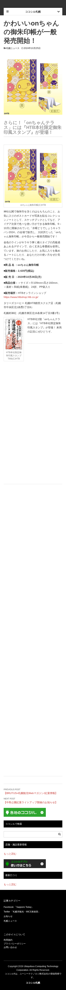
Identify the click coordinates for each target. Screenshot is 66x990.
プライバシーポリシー (15, 943)
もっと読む (10, 853)
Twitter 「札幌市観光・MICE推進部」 (22, 911)
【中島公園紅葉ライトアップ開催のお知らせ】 (31, 802)
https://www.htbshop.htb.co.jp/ (21, 297)
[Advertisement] (33, 396)
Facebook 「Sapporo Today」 (19, 907)
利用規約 (8, 940)
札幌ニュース (12, 48)
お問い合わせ (10, 947)
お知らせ (8, 916)
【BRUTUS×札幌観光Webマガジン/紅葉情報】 (31, 793)
